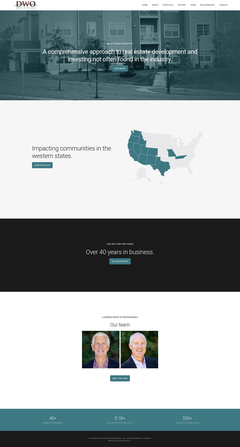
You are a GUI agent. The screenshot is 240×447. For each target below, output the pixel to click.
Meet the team (120, 378)
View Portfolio (42, 165)
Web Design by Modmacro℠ (120, 441)
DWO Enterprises (26, 5)
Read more (120, 69)
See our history (120, 261)
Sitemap (147, 438)
